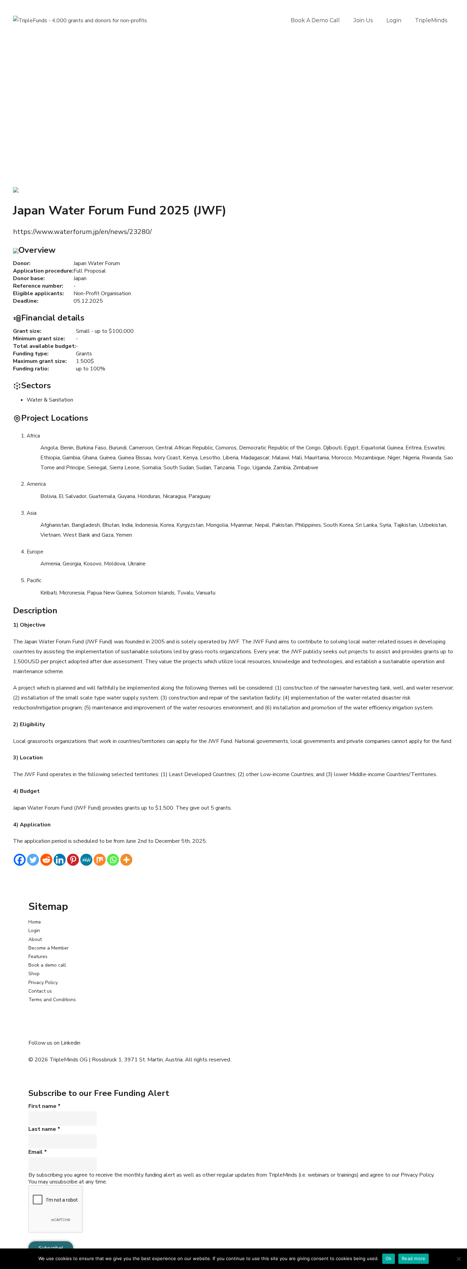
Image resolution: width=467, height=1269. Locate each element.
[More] (126, 860)
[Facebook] (20, 860)
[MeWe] (86, 860)
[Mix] (100, 860)
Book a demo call (315, 20)
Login (393, 20)
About (35, 939)
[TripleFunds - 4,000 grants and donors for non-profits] (80, 20)
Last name (44, 1129)
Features (38, 956)
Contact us (40, 991)
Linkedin (70, 1043)
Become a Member (48, 948)
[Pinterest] (73, 860)
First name (44, 1106)
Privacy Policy (43, 982)
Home (34, 922)
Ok (389, 1258)
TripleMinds (431, 20)
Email (37, 1152)
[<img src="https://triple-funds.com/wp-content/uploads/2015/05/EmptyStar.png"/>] (15, 189)
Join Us (363, 20)
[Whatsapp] (113, 860)
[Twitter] (33, 860)
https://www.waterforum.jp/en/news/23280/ (82, 231)
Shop (34, 973)
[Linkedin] (60, 860)
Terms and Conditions (52, 999)
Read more (413, 1258)
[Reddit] (46, 860)
